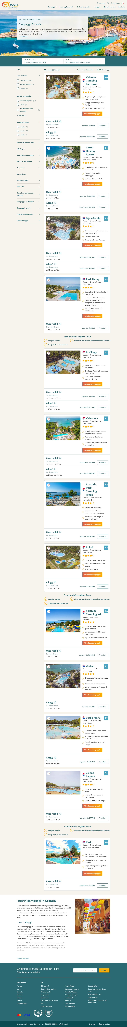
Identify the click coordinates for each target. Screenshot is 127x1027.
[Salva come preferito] (48, 77)
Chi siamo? (45, 986)
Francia (19, 986)
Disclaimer (45, 998)
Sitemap (92, 1024)
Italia (18, 989)
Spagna (19, 995)
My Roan (116, 3)
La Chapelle (69, 998)
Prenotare (102, 126)
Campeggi (51, 7)
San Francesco (70, 1006)
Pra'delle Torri (93, 986)
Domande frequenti (72, 989)
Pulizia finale (69, 986)
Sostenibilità (92, 997)
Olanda (19, 998)
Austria (19, 1001)
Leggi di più (23, 36)
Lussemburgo (22, 1004)
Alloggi (97, 7)
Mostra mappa (104, 70)
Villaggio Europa (71, 995)
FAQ (42, 1004)
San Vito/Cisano (71, 992)
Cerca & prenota (109, 7)
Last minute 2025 (94, 994)
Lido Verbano (70, 1004)
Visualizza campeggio (92, 114)
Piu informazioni (23, 958)
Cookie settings (104, 1024)
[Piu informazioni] (60, 121)
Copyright (45, 995)
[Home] (20, 19)
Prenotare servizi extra (49, 1001)
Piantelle (68, 1001)
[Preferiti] (108, 3)
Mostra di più (21, 115)
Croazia (20, 992)
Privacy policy (46, 992)
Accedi (103, 970)
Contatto (121, 7)
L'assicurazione (46, 1006)
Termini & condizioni (48, 989)
